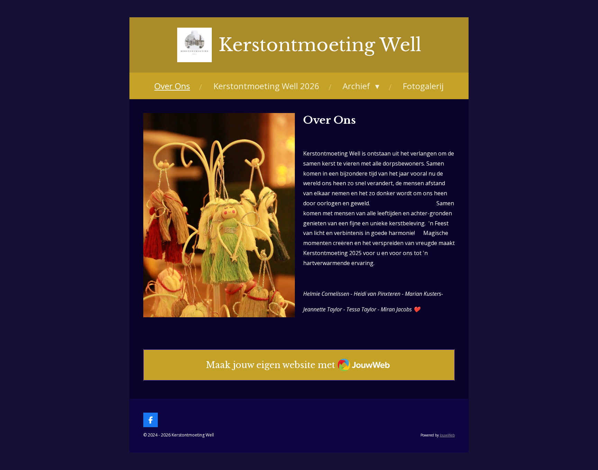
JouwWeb (447, 435)
